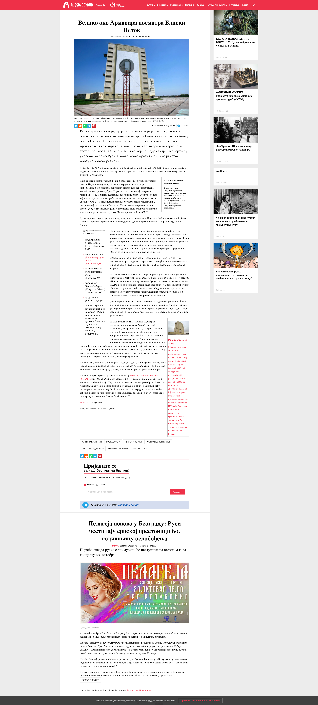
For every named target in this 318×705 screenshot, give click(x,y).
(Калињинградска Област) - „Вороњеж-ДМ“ (94, 260)
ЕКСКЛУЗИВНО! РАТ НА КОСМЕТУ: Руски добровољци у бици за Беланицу (235, 42)
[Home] (66, 5)
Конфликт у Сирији (118, 449)
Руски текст (85, 403)
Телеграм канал (128, 504)
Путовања (234, 5)
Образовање (176, 5)
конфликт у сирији (92, 442)
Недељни (90, 485)
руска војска (113, 442)
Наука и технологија (217, 5)
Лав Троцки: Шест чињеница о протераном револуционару (235, 148)
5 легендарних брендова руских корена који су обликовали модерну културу (236, 221)
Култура (151, 5)
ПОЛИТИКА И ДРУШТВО (93, 449)
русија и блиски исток (158, 442)
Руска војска (140, 449)
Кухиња (200, 5)
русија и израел (133, 442)
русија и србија (90, 680)
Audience (221, 171)
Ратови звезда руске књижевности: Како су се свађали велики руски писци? (234, 275)
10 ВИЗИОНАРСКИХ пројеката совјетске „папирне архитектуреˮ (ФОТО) (234, 96)
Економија (162, 5)
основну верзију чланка (139, 690)
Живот (245, 5)
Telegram (184, 126)
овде (150, 700)
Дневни (102, 485)
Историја (189, 5)
